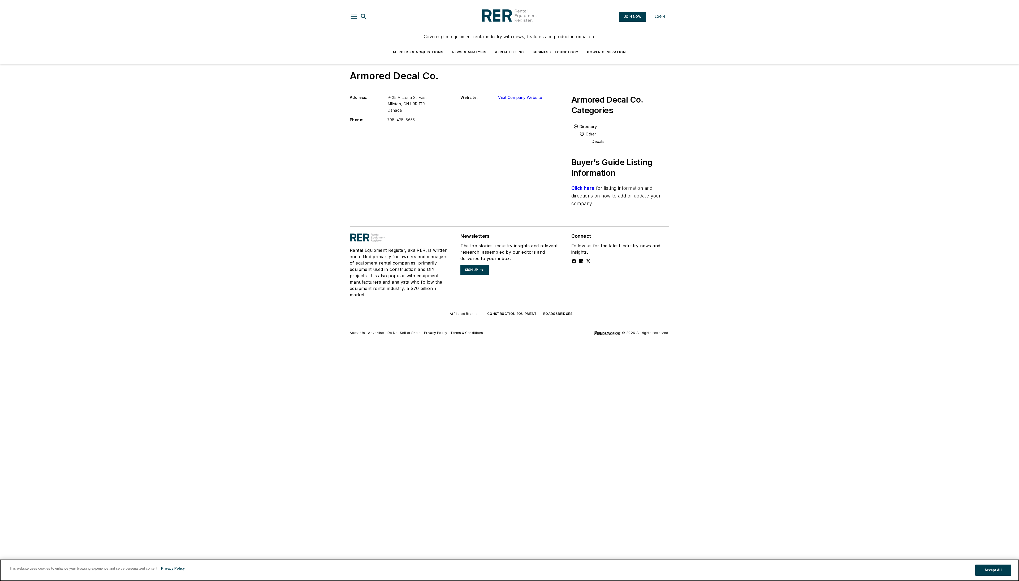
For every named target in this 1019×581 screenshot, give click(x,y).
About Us (357, 333)
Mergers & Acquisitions (418, 52)
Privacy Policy (435, 333)
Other (591, 134)
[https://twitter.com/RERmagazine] (588, 261)
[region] (509, 570)
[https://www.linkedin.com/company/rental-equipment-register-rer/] (581, 261)
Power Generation (606, 52)
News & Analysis (469, 52)
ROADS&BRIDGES (557, 314)
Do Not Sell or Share (404, 333)
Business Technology (556, 52)
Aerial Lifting (509, 52)
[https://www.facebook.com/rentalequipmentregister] (574, 261)
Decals (598, 141)
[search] (364, 17)
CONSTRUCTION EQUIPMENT (512, 314)
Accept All (993, 570)
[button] (354, 17)
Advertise (376, 333)
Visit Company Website (520, 97)
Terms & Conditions (466, 333)
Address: (358, 97)
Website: (469, 97)
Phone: (356, 119)
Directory (588, 126)
